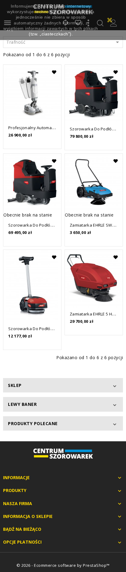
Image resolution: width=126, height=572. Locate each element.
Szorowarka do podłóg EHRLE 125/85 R (45, 225)
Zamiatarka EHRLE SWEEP (94, 225)
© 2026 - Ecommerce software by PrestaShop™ (63, 565)
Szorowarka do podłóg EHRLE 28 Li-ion (45, 328)
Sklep (15, 385)
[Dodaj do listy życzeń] (54, 72)
